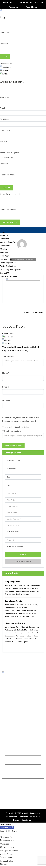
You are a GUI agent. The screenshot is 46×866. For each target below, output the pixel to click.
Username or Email (8, 209)
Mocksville (10, 762)
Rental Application (8, 262)
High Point (4, 256)
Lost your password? (7, 77)
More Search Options (23, 562)
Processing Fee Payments (10, 269)
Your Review (8, 356)
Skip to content (6, 824)
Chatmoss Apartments (34, 312)
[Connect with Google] (23, 70)
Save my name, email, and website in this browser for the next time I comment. (20, 419)
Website (3, 141)
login (10, 91)
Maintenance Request (9, 276)
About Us (4, 235)
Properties (4, 238)
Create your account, (31, 23)
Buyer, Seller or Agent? (9, 152)
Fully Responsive (12, 582)
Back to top (26, 820)
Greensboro (11, 758)
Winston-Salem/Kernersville (17, 753)
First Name (4, 119)
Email (2, 108)
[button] (7, 827)
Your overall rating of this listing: (15, 427)
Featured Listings (7, 259)
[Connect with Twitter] (23, 73)
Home (2, 232)
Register (6, 188)
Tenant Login (31, 7)
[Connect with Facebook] (23, 67)
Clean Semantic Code (15, 623)
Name (5, 373)
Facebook (13, 7)
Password (4, 43)
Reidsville (4, 252)
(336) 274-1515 (10, 2)
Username (4, 32)
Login (5, 57)
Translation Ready (13, 601)
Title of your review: (11, 431)
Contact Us (5, 273)
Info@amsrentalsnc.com (31, 2)
